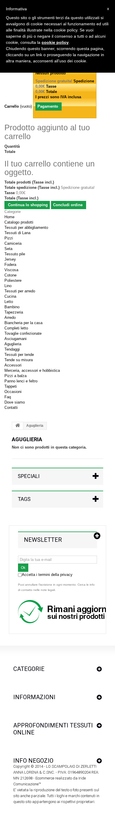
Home (9, 217)
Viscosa (11, 270)
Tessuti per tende (19, 354)
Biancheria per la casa (23, 323)
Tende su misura (18, 360)
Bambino (11, 307)
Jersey (10, 259)
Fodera (10, 264)
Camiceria (13, 243)
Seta (8, 248)
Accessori (13, 365)
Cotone (10, 275)
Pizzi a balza (15, 376)
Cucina (10, 296)
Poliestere (13, 280)
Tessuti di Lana (17, 233)
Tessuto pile (14, 254)
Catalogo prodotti (18, 222)
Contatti (11, 407)
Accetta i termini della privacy (47, 574)
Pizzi (8, 238)
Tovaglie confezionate (23, 333)
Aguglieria (12, 344)
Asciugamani (15, 338)
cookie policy (55, 42)
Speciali (29, 476)
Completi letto (16, 328)
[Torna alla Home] (17, 425)
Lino (8, 286)
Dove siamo (14, 402)
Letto (8, 301)
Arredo (10, 317)
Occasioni (13, 391)
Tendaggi (12, 349)
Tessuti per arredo (19, 291)
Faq (7, 397)
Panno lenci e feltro (20, 381)
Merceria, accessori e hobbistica (32, 370)
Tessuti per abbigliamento (26, 227)
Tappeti (10, 386)
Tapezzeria (13, 312)
